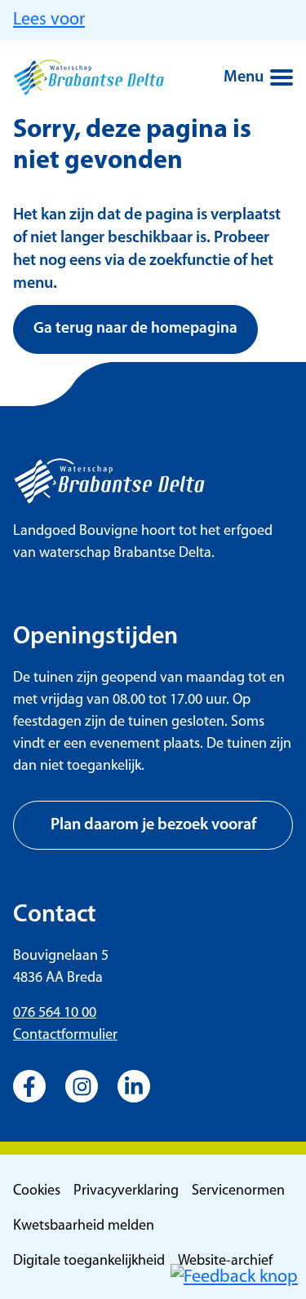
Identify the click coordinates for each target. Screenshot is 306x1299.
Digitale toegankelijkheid (89, 1261)
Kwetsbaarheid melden (83, 1226)
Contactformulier (65, 1035)
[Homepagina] (89, 77)
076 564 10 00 (54, 1013)
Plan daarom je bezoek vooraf (153, 825)
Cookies (36, 1191)
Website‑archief (225, 1261)
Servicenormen (238, 1191)
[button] (234, 1277)
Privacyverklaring (126, 1191)
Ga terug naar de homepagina (135, 329)
